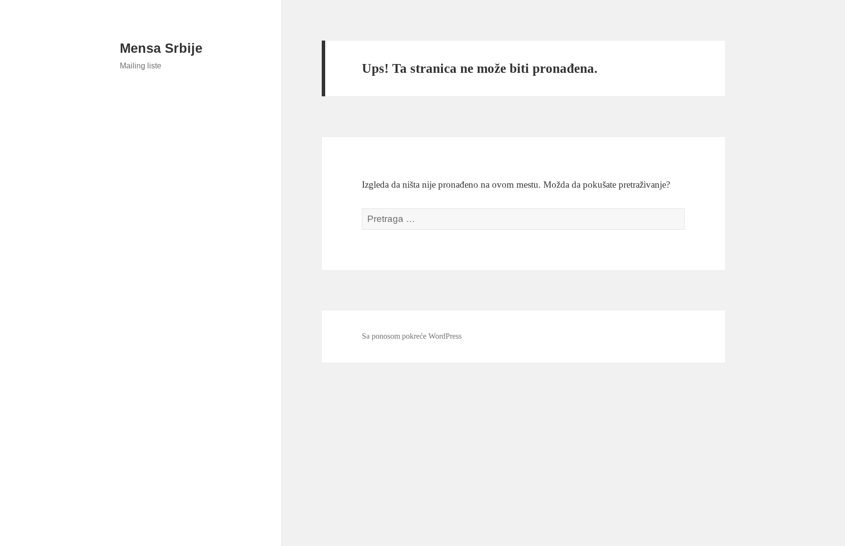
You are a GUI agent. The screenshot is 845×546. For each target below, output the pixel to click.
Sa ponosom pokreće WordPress (412, 336)
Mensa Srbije (161, 48)
